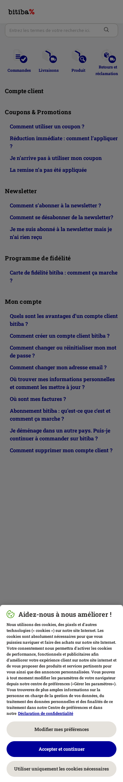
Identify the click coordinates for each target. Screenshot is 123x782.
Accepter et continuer (62, 749)
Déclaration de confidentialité (45, 713)
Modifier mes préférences (61, 729)
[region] (61, 693)
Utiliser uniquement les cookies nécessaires (61, 769)
